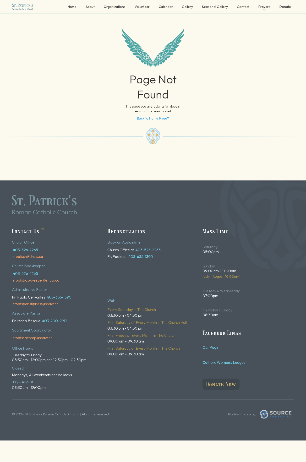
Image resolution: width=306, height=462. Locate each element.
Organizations (115, 7)
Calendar (166, 7)
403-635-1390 (59, 297)
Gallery (187, 7)
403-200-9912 (54, 320)
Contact (243, 7)
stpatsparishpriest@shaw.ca (36, 303)
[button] (264, 6)
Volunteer (142, 7)
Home (72, 7)
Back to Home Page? (153, 118)
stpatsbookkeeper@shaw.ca (36, 280)
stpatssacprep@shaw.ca (33, 337)
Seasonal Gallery (215, 7)
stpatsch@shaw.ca (28, 256)
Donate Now (221, 384)
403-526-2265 (25, 249)
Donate (285, 7)
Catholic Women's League (224, 362)
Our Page (210, 347)
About (90, 7)
